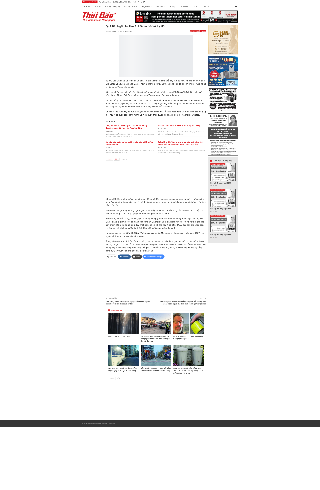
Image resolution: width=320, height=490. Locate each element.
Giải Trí (194, 6)
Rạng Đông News (105, 2)
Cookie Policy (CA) (139, 2)
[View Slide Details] (186, 16)
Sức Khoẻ (184, 6)
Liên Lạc (206, 6)
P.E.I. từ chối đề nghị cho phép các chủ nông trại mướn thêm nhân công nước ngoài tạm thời (180, 143)
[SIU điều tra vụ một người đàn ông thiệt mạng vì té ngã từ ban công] (123, 355)
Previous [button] (229, 18)
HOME (88, 6)
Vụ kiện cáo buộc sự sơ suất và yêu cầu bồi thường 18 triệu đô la (129, 143)
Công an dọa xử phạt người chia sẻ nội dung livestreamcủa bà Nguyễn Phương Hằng (126, 126)
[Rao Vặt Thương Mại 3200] (223, 172)
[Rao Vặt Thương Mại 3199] (223, 223)
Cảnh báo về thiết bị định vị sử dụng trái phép (179, 125)
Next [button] (233, 18)
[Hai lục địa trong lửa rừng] (123, 323)
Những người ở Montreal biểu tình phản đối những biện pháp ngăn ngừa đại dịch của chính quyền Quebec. (183, 302)
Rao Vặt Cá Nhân (130, 6)
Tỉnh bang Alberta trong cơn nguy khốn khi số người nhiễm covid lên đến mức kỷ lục (128, 302)
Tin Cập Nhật (194, 31)
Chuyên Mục (145, 6)
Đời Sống (172, 6)
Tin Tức (97, 6)
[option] (223, 202)
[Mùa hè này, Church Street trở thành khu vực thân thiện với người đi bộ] (156, 355)
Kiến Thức (159, 6)
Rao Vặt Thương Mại (112, 6)
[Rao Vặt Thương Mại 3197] (223, 198)
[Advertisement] (156, 180)
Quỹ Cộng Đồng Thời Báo (122, 2)
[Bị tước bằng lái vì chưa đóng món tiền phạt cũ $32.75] (188, 323)
